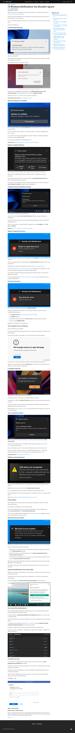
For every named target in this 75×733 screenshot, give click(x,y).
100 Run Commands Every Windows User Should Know (59, 45)
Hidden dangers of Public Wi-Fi (23, 454)
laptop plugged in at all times (21, 408)
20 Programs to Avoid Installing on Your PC (60, 22)
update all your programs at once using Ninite (28, 142)
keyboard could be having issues (20, 497)
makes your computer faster (37, 266)
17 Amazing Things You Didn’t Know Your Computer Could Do (60, 34)
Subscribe (68, 1)
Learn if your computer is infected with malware (22, 228)
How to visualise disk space (26, 98)
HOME (9, 4)
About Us (34, 723)
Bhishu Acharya (14, 8)
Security (41, 1)
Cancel (21, 704)
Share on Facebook (29, 681)
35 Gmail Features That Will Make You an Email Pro (60, 26)
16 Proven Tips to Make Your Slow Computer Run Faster (59, 48)
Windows (36, 1)
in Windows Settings (34, 513)
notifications (10, 678)
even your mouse (33, 497)
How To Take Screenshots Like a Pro (60, 16)
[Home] (8, 1)
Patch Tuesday (11, 133)
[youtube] (71, 729)
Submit (13, 704)
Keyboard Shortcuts (29, 1)
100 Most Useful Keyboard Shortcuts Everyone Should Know (59, 30)
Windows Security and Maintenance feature (22, 268)
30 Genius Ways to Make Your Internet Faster (60, 41)
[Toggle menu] (4, 1)
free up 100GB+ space (21, 95)
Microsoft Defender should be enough (28, 314)
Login (64, 1)
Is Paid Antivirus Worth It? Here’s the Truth (60, 19)
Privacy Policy (39, 723)
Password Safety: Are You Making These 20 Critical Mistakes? (59, 38)
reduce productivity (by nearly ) (16, 14)
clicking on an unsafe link (29, 623)
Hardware (47, 1)
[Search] (71, 1)
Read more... (10, 717)
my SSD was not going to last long (27, 276)
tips (15, 678)
